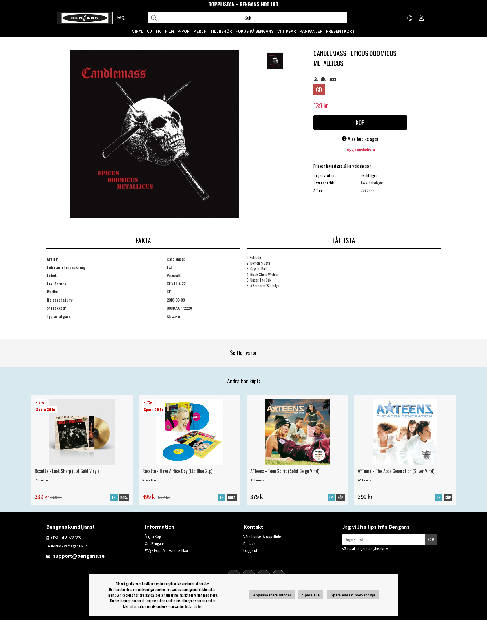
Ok (431, 539)
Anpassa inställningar (272, 595)
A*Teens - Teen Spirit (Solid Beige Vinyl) (284, 471)
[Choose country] (410, 18)
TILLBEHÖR (221, 31)
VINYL (137, 31)
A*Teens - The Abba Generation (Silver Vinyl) (396, 471)
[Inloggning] (421, 18)
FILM (169, 31)
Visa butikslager (362, 138)
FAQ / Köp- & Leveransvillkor (166, 550)
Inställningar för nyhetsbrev (367, 548)
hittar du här (194, 606)
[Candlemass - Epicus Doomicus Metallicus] (154, 135)
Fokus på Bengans (255, 31)
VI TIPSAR (286, 31)
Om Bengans (154, 543)
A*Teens (257, 480)
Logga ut (250, 550)
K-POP (184, 31)
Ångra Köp (153, 536)
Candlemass (324, 78)
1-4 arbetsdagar (372, 183)
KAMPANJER (311, 31)
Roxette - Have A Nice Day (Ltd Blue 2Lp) (177, 471)
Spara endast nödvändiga (353, 595)
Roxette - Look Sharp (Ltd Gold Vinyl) (67, 471)
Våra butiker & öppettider (263, 536)
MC (158, 31)
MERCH (200, 31)
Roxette (41, 480)
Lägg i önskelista (360, 149)
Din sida (250, 543)
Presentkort (340, 31)
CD (149, 31)
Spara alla (311, 595)
